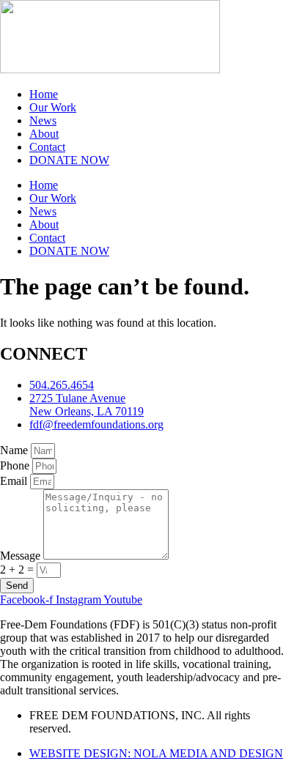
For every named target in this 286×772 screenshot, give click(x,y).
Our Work (52, 107)
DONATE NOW (69, 160)
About (44, 133)
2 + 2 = (18, 569)
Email (15, 481)
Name (15, 450)
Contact (47, 147)
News (42, 120)
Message (21, 555)
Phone (16, 465)
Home (43, 94)
